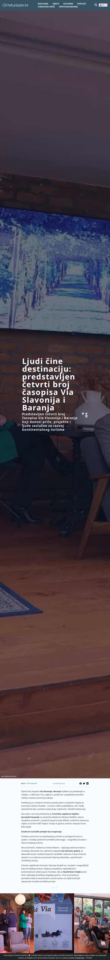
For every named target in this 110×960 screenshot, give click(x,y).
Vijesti (56, 3)
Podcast (81, 3)
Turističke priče (46, 6)
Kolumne (68, 3)
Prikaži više (79, 958)
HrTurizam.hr (31, 783)
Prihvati (89, 958)
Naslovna (43, 3)
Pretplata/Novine (68, 6)
